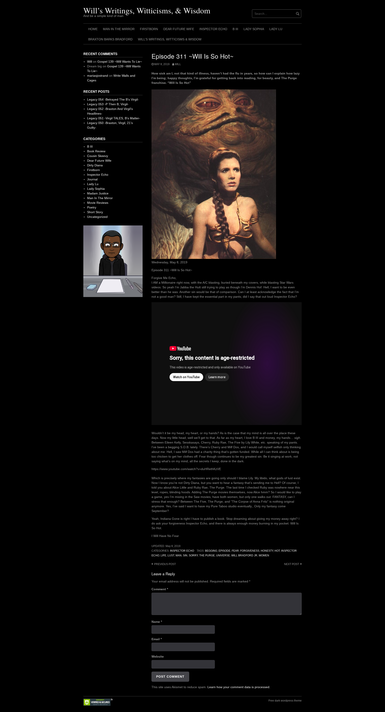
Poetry (91, 207)
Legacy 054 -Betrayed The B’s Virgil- (113, 99)
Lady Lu (275, 29)
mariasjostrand (97, 75)
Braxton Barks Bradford (110, 39)
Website (158, 656)
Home (93, 29)
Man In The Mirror (119, 29)
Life (163, 555)
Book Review (96, 151)
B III (235, 29)
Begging (211, 550)
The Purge (207, 555)
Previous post (165, 564)
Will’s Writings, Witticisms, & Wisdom (146, 10)
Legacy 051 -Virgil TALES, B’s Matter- (113, 118)
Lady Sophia (254, 29)
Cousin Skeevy (97, 156)
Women (264, 555)
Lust (171, 555)
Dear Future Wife (178, 29)
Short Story (95, 212)
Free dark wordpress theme (285, 700)
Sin (185, 555)
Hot (277, 550)
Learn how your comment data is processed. (238, 687)
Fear (235, 550)
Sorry (193, 555)
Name (157, 621)
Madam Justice (98, 193)
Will (178, 64)
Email (157, 639)
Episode (224, 550)
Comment (160, 589)
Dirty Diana (95, 165)
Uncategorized (97, 217)
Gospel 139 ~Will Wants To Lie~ (119, 61)
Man (179, 555)
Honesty (267, 550)
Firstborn (149, 29)
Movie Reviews (97, 202)
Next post (291, 564)
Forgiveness (249, 550)
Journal (92, 179)
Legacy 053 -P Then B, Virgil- (108, 104)
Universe (223, 555)
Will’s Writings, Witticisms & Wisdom (169, 39)
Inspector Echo (213, 29)
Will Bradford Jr (244, 555)
